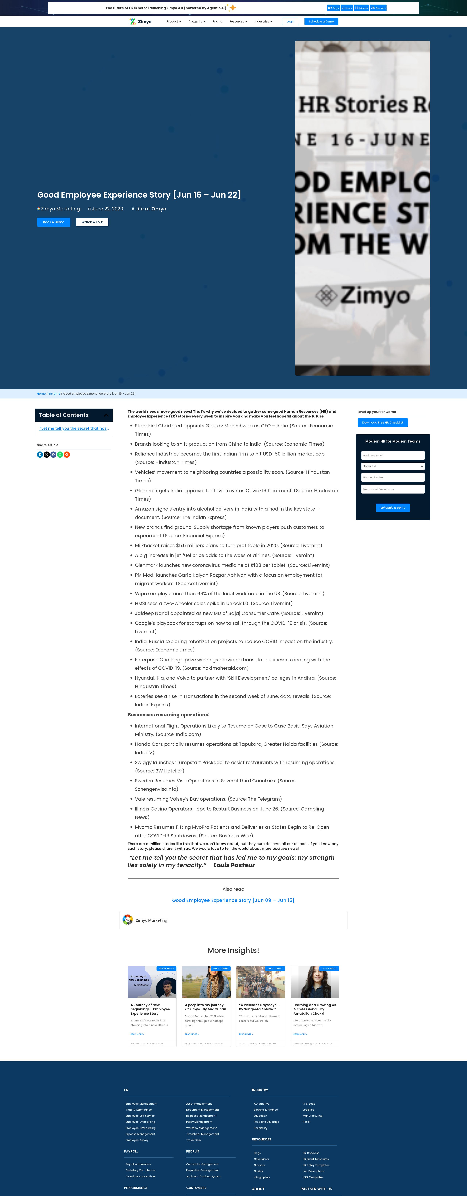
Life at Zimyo (150, 208)
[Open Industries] (271, 22)
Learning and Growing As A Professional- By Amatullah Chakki (315, 1009)
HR (126, 1090)
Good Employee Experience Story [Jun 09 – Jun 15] (233, 900)
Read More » (137, 1034)
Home (41, 394)
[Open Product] (180, 22)
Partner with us (316, 1188)
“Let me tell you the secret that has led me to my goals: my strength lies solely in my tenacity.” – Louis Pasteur (74, 428)
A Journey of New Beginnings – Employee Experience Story (150, 1009)
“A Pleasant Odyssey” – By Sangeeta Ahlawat (259, 1007)
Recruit (192, 1151)
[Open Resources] (246, 22)
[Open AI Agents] (204, 22)
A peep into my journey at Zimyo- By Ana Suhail (205, 1007)
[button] (106, 415)
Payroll (131, 1151)
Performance (136, 1187)
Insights (54, 394)
